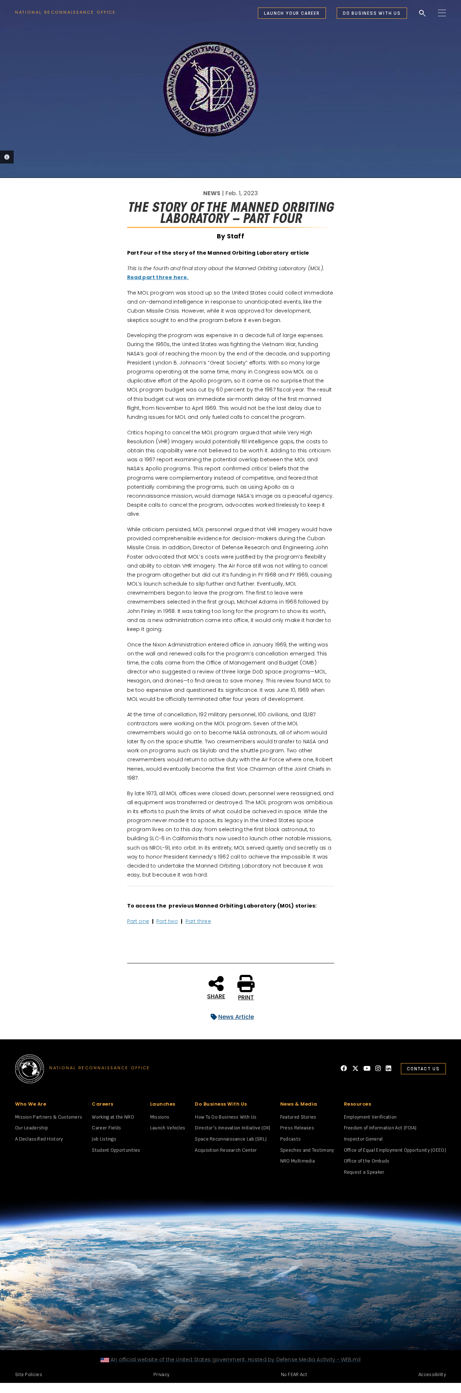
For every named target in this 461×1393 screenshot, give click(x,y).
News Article (236, 1017)
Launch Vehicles (167, 1128)
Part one (138, 921)
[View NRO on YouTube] (367, 1068)
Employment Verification (370, 1117)
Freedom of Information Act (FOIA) (380, 1128)
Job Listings (104, 1139)
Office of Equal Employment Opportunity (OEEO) (395, 1150)
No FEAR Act (294, 1374)
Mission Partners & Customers (48, 1117)
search (422, 13)
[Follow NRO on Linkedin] (388, 1068)
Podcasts (290, 1139)
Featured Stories (298, 1117)
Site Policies (28, 1374)
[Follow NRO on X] (355, 1068)
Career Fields (106, 1128)
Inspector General (363, 1139)
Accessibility (432, 1374)
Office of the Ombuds (367, 1161)
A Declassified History (39, 1139)
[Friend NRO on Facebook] (344, 1068)
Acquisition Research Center (226, 1150)
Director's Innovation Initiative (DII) (232, 1128)
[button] (260, 13)
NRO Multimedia (297, 1161)
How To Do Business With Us (225, 1117)
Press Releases (297, 1128)
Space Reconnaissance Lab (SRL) (231, 1139)
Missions (159, 1117)
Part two (167, 921)
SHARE (216, 995)
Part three (198, 921)
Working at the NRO (113, 1117)
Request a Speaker (364, 1172)
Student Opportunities (116, 1150)
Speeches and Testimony (307, 1150)
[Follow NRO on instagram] (378, 1068)
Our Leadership (31, 1128)
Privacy (161, 1374)
